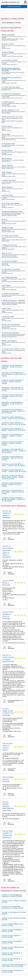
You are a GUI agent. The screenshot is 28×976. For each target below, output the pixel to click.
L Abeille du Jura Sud (9, 245)
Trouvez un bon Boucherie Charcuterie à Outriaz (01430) (12, 907)
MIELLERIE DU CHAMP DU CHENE (12, 78)
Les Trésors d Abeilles (9, 261)
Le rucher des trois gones (11, 87)
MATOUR (5, 781)
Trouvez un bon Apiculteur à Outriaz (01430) (12, 959)
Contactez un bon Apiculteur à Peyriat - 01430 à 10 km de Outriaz (12, 484)
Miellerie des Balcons (9, 340)
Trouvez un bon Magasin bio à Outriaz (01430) (12, 924)
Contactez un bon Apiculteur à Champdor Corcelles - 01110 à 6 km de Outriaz (13, 411)
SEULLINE (6, 585)
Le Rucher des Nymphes (10, 293)
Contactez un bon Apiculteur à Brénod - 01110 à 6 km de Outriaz (14, 423)
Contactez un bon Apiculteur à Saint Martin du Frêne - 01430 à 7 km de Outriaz (14, 450)
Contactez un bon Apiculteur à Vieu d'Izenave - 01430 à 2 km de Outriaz (14, 374)
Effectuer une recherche (14, 6)
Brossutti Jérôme (8, 44)
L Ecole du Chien (8, 316)
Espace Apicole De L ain (10, 110)
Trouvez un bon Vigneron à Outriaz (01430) (11, 936)
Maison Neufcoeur (8, 34)
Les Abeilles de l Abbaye (6, 513)
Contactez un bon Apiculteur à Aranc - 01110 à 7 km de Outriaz (13, 464)
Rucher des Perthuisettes (11, 324)
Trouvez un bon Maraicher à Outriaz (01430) (12, 953)
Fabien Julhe (6, 308)
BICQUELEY (6, 557)
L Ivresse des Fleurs (9, 180)
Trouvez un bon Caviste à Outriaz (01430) (14, 918)
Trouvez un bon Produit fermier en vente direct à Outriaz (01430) (14, 965)
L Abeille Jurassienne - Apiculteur (13, 300)
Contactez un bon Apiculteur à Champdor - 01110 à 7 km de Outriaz (12, 458)
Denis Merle (6, 285)
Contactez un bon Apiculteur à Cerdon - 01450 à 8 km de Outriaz (14, 470)
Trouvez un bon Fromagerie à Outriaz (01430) (12, 930)
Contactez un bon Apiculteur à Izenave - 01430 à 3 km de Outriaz (12, 381)
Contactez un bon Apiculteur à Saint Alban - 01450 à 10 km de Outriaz (13, 491)
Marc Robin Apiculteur (9, 277)
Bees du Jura (6, 253)
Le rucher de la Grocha (10, 235)
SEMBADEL (6, 517)
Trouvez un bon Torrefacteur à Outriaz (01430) (12, 971)
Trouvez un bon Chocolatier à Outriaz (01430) (12, 942)
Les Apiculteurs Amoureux (11, 269)
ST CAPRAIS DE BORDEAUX (7, 835)
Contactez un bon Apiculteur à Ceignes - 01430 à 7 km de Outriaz (12, 443)
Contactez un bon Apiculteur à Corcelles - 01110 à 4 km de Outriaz (12, 396)
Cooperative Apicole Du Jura (12, 211)
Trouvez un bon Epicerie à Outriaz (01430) (14, 913)
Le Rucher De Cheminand (11, 93)
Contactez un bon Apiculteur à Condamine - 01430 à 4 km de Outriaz (12, 389)
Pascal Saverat (7, 165)
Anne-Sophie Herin (8, 143)
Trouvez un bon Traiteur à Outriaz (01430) (14, 901)
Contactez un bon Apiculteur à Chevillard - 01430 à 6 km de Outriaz (12, 403)
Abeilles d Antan (7, 227)
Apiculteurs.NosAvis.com (11, 2)
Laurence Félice (7, 195)
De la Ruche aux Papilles (11, 203)
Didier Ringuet (7, 172)
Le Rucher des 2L (8, 102)
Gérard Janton (7, 126)
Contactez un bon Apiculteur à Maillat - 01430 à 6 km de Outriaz (14, 429)
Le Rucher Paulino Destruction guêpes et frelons (7, 550)
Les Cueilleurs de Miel (9, 60)
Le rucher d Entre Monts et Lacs (13, 349)
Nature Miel (6, 134)
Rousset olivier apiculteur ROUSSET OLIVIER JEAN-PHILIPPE (11, 69)
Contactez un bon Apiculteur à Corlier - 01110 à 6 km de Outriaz (14, 417)
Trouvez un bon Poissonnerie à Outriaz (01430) (13, 948)
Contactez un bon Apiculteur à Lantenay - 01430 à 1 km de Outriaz (12, 366)
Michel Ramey (7, 158)
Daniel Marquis (7, 187)
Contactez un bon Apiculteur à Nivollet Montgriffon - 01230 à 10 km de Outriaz (13, 499)
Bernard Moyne (7, 150)
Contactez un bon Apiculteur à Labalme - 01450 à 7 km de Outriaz (12, 436)
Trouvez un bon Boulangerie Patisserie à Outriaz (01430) (12, 895)
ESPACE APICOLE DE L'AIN (12, 116)
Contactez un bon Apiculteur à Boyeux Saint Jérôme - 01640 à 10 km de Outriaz (13, 477)
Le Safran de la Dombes (10, 332)
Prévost (4, 219)
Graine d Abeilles (8, 52)
